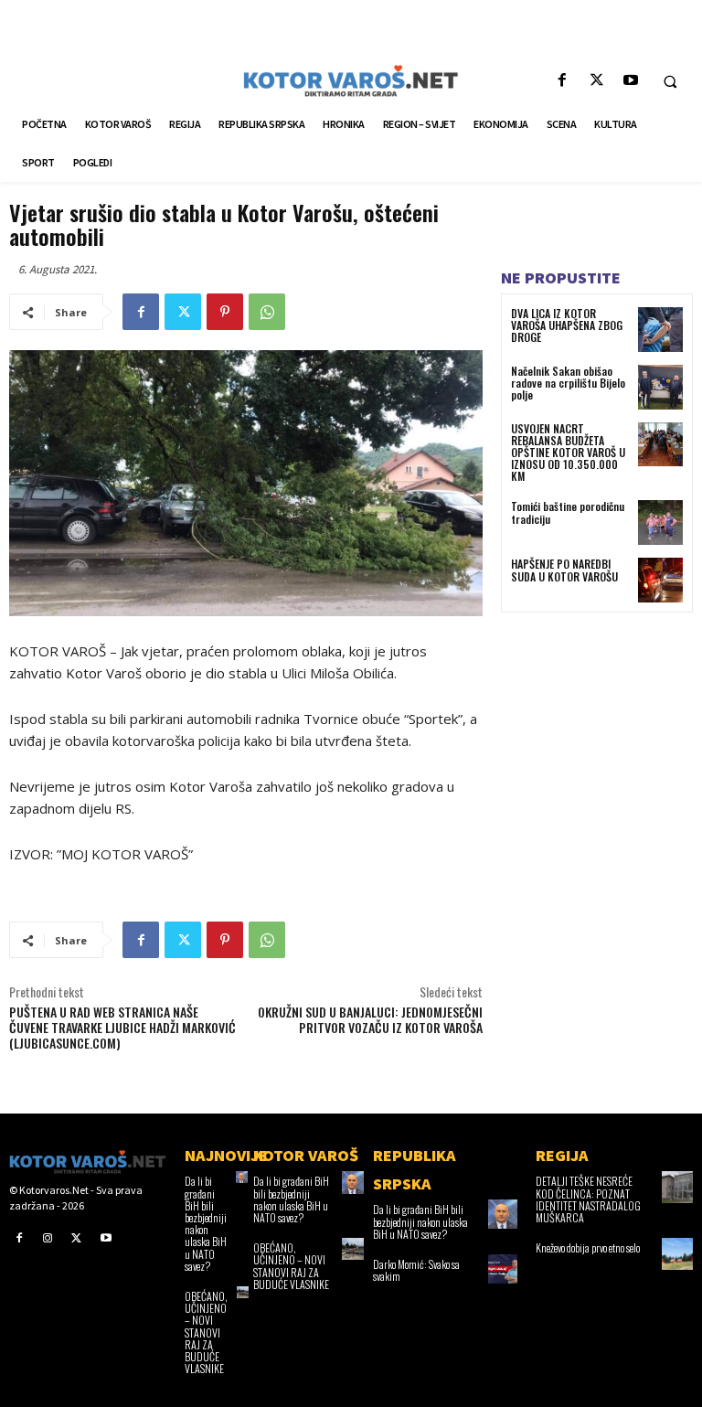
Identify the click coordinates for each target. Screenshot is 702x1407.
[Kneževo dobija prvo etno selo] (677, 1253)
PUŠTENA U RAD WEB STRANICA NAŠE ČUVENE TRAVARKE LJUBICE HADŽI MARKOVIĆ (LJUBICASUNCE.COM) (122, 1027)
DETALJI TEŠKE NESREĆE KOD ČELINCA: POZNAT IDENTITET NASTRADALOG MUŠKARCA (588, 1199)
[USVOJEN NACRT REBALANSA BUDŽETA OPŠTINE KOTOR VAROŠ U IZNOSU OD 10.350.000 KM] (660, 444)
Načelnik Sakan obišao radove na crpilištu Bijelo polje (568, 382)
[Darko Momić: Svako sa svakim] (502, 1269)
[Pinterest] (225, 311)
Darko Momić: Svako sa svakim (416, 1270)
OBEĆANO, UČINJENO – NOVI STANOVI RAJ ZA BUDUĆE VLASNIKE (206, 1332)
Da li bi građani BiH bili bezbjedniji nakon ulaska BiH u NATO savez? (206, 1223)
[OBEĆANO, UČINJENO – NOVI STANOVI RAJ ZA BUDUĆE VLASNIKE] (353, 1249)
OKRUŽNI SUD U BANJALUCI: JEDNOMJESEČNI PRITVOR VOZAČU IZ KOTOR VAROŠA (370, 1019)
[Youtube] (630, 81)
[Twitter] (596, 81)
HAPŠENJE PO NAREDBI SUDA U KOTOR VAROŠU (564, 569)
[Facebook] (562, 81)
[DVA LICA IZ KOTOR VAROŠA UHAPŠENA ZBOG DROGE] (660, 329)
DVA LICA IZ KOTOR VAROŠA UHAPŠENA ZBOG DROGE (566, 325)
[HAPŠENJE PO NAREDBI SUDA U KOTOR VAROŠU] (660, 580)
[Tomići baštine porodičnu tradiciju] (660, 522)
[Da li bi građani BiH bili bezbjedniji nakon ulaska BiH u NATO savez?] (353, 1182)
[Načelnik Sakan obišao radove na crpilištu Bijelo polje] (660, 387)
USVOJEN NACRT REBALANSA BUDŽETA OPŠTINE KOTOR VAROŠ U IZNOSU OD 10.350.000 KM (568, 453)
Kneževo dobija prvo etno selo (588, 1247)
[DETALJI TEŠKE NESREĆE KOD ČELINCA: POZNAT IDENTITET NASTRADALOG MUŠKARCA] (677, 1186)
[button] (670, 81)
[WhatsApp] (267, 311)
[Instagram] (48, 1238)
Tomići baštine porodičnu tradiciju (567, 512)
